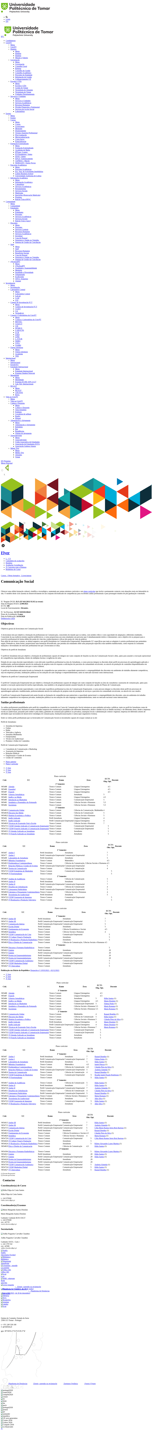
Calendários (19, 184)
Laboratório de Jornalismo (18, 858)
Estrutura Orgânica (70, 1384)
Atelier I (11, 853)
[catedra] (4, 1304)
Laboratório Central (17, 290)
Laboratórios (20, 111)
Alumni (18, 281)
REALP (13, 386)
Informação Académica (19, 178)
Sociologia (12, 805)
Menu (12, 45)
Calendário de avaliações (15, 561)
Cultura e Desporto (17, 403)
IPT (2, 37)
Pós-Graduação (21, 135)
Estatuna (18, 412)
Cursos (13, 120)
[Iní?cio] (26, 13)
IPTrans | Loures (21, 152)
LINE (17, 337)
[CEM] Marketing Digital (18, 963)
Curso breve (19, 139)
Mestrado (18, 129)
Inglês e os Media (15, 797)
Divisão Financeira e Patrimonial (27, 107)
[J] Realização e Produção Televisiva (22, 900)
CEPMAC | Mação (22, 161)
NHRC (18, 341)
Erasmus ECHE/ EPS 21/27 (25, 382)
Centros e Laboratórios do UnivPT (23, 315)
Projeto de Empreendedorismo (19, 955)
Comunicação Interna (16, 924)
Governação (15, 60)
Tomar (17, 457)
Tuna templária (20, 410)
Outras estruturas (16, 347)
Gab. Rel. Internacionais (24, 384)
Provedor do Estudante (23, 75)
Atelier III (12, 919)
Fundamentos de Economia (18, 929)
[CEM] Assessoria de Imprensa (20, 897)
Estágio (11, 950)
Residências (19, 431)
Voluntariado (20, 275)
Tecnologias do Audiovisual (18, 895)
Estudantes (14, 208)
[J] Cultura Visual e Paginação (19, 937)
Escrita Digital (13, 927)
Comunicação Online (16, 810)
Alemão (11, 787)
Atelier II (11, 882)
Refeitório (19, 427)
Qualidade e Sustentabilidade (26, 268)
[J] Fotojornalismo (15, 874)
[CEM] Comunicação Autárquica (20, 961)
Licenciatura (19, 126)
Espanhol (11, 789)
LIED (17, 335)
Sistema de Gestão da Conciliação (28, 242)
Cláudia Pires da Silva (112, 1019)
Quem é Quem (90, 1384)
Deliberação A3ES (8, 618)
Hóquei (18, 418)
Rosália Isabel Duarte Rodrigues (107, 1075)
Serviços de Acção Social (24, 109)
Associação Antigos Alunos (25, 446)
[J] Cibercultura (14, 966)
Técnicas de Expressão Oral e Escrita (22, 823)
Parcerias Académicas (18, 165)
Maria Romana (109, 1006)
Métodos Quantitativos (16, 861)
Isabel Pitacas (100, 1064)
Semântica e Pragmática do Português (22, 802)
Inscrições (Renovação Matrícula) (27, 195)
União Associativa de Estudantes (27, 442)
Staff (12, 244)
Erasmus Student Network (25, 373)
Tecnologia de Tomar (23, 92)
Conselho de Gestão (22, 71)
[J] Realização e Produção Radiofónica (23, 940)
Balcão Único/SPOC (23, 199)
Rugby (17, 416)
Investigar (19, 236)
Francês (11, 792)
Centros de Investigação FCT (21, 302)
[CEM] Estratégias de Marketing (20, 871)
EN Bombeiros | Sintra (23, 154)
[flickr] (21, 1388)
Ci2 (16, 311)
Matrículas (19, 193)
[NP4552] (5, 1296)
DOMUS (18, 328)
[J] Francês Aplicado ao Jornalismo (21, 834)
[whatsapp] (26, 1388)
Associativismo (16, 435)
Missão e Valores (21, 58)
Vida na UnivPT (12, 397)
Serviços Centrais (21, 229)
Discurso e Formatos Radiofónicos (21, 948)
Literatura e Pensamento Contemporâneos (24, 892)
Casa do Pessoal (21, 238)
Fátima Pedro (109, 1004)
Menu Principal (6, 463)
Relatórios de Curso (13, 569)
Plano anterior (11, 762)
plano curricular (89, 591)
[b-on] (3, 1306)
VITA (17, 343)
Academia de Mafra (22, 150)
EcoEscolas (19, 277)
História (13, 49)
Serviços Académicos (23, 103)
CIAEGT (18, 324)
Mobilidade (14, 375)
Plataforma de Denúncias (17, 1384)
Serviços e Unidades (18, 96)
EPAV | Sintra (20, 156)
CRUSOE (19, 393)
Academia (19, 354)
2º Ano (8, 770)
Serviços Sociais (21, 191)
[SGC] (4, 1298)
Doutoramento (20, 131)
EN (7, 21)
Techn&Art (19, 313)
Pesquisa (7, 461)
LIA (16, 300)
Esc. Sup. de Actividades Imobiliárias (29, 171)
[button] (2, 1429)
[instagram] (7, 1388)
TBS (17, 356)
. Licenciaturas (25, 576)
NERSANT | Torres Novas (25, 163)
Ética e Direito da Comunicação (20, 942)
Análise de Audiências (16, 879)
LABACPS (19, 330)
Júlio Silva (98, 1099)
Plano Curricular (12, 764)
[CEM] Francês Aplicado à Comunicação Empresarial (28, 829)
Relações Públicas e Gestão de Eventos (23, 866)
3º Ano (8, 772)
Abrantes (18, 455)
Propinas (18, 197)
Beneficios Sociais (22, 253)
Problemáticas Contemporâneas (20, 863)
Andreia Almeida (101, 1070)
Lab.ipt (18, 296)
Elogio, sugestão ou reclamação (45, 1384)
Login (8, 19)
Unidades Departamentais (24, 94)
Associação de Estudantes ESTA (27, 444)
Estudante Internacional (19, 367)
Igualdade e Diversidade (24, 272)
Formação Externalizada (19, 144)
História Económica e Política (19, 815)
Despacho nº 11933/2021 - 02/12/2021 (44, 970)
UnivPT (9, 43)
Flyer (5, 553)
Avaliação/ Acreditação (14, 565)
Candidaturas (11, 41)
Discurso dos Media (15, 813)
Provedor (18, 214)
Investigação (10, 283)
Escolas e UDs (15, 81)
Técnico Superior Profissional (26, 133)
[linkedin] (16, 1388)
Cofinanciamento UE (23, 79)
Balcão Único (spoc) (23, 221)
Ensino (8, 114)
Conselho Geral (21, 66)
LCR (17, 332)
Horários (9, 563)
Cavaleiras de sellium (23, 414)
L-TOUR (18, 339)
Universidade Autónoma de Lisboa (28, 176)
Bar (16, 429)
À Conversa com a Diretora (16, 567)
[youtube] (12, 1388)
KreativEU (14, 365)
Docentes (13, 223)
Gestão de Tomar (21, 88)
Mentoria (18, 270)
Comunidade (10, 202)
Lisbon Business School (24, 174)
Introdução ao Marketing (17, 800)
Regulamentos (20, 189)
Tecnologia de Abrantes (24, 90)
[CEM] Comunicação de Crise (19, 934)
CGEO (18, 309)
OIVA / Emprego (21, 279)
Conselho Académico (23, 73)
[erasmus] (5, 1302)
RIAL (17, 395)
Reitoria (18, 68)
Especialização (20, 141)
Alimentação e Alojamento (20, 420)
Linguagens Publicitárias (17, 889)
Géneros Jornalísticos (16, 794)
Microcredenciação (22, 137)
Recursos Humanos (22, 105)
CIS (16, 326)
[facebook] (3, 1388)
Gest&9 (18, 345)
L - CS (8, 559)
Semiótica (12, 932)
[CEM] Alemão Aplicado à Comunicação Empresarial (28, 826)
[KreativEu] (6, 1300)
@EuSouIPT (15, 262)
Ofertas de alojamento (23, 433)
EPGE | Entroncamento (24, 159)
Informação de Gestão (23, 77)
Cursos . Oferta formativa (10, 576)
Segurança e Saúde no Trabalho (27, 240)
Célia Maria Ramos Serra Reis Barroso (109, 1128)
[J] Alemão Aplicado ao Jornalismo (21, 831)
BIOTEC (18, 322)
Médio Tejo (14, 448)
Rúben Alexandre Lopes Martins (107, 1144)
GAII (17, 298)
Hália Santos (109, 998)
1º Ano (8, 768)
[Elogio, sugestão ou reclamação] (7, 1285)
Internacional (10, 358)
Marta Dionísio (109, 1001)
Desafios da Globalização (18, 887)
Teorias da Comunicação (17, 868)
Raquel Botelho (110, 1014)
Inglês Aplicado (14, 818)
